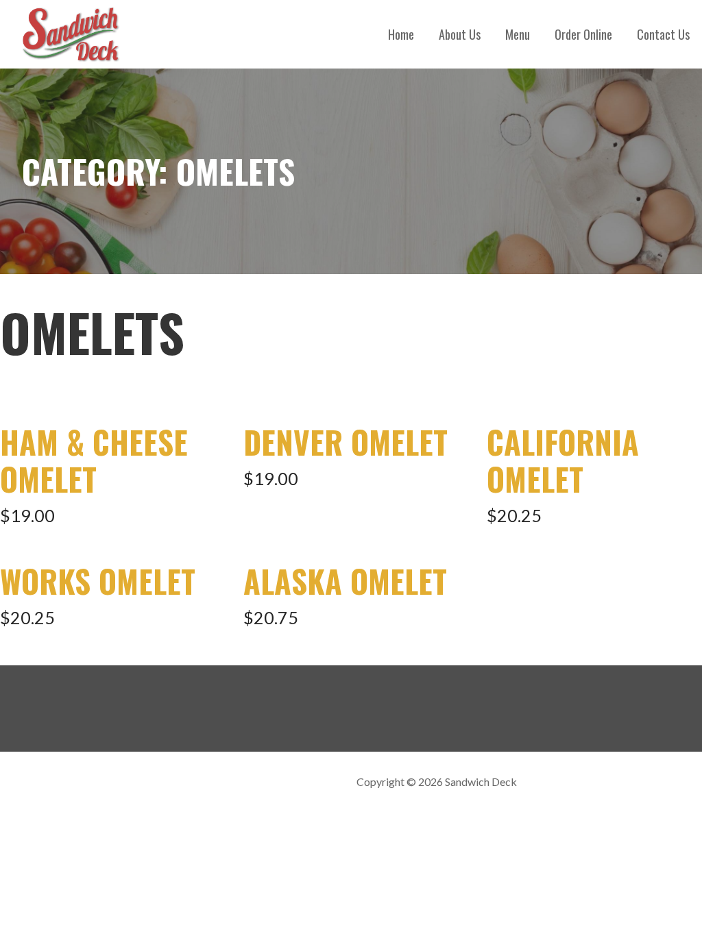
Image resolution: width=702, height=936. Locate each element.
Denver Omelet (345, 442)
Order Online (583, 34)
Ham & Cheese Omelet (94, 460)
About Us (460, 34)
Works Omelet (97, 581)
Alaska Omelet (345, 581)
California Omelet (563, 460)
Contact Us (663, 34)
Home (401, 34)
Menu (517, 34)
